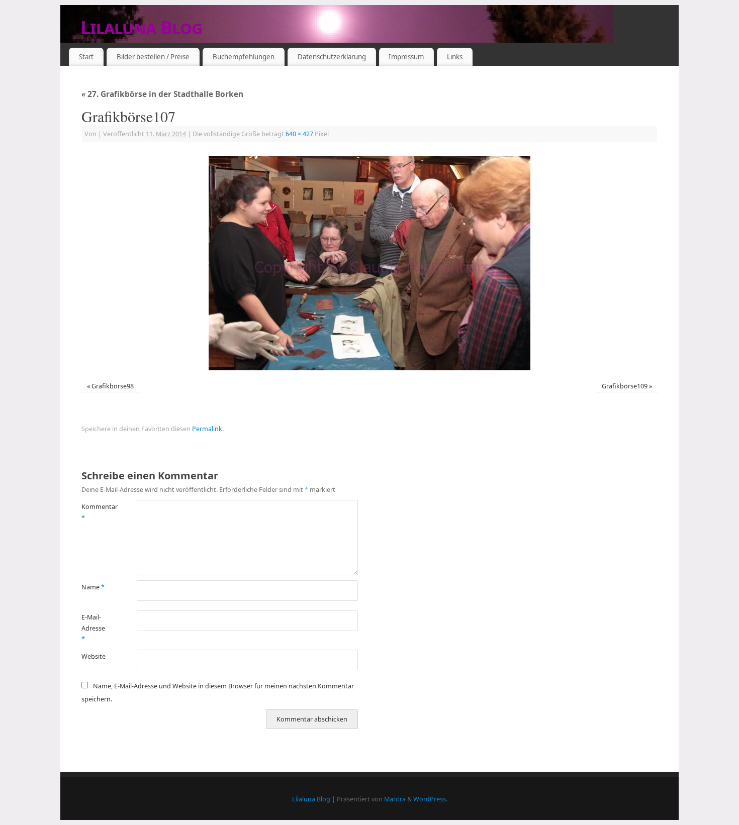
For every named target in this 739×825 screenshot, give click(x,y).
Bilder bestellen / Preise (153, 56)
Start (86, 56)
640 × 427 (299, 134)
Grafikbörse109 (625, 386)
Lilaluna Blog (141, 27)
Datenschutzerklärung (332, 56)
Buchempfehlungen (243, 56)
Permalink (207, 429)
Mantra (395, 799)
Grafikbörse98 (112, 386)
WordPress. (430, 799)
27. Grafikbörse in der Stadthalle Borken (162, 94)
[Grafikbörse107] (369, 263)
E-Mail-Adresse (93, 628)
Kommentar (95, 512)
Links (455, 56)
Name (93, 587)
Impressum (406, 56)
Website (93, 656)
